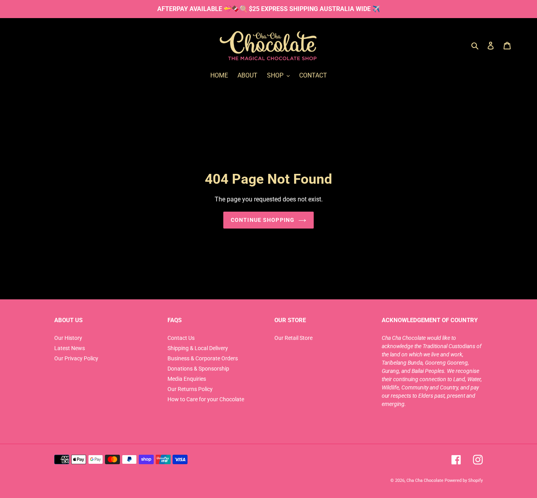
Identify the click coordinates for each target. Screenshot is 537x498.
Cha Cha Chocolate (424, 480)
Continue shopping (262, 220)
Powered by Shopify (464, 480)
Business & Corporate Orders (202, 358)
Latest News (69, 348)
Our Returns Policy (190, 389)
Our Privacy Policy (76, 358)
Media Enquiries (186, 379)
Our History (68, 338)
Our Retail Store (293, 338)
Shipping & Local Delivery (197, 348)
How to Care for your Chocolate (205, 399)
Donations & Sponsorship (198, 368)
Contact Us (181, 338)
